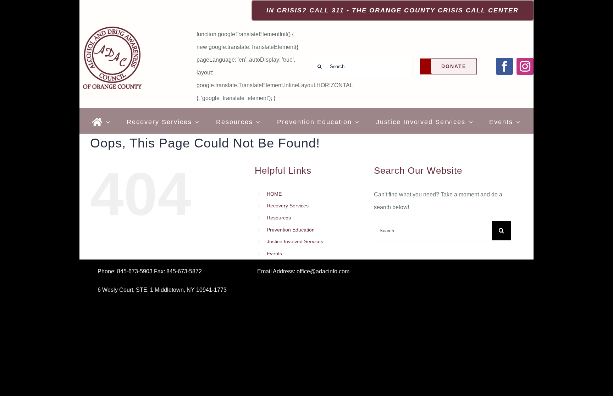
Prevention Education (291, 230)
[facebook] (504, 66)
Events (274, 253)
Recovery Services (288, 205)
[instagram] (525, 66)
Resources (279, 218)
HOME (274, 194)
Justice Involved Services (295, 241)
